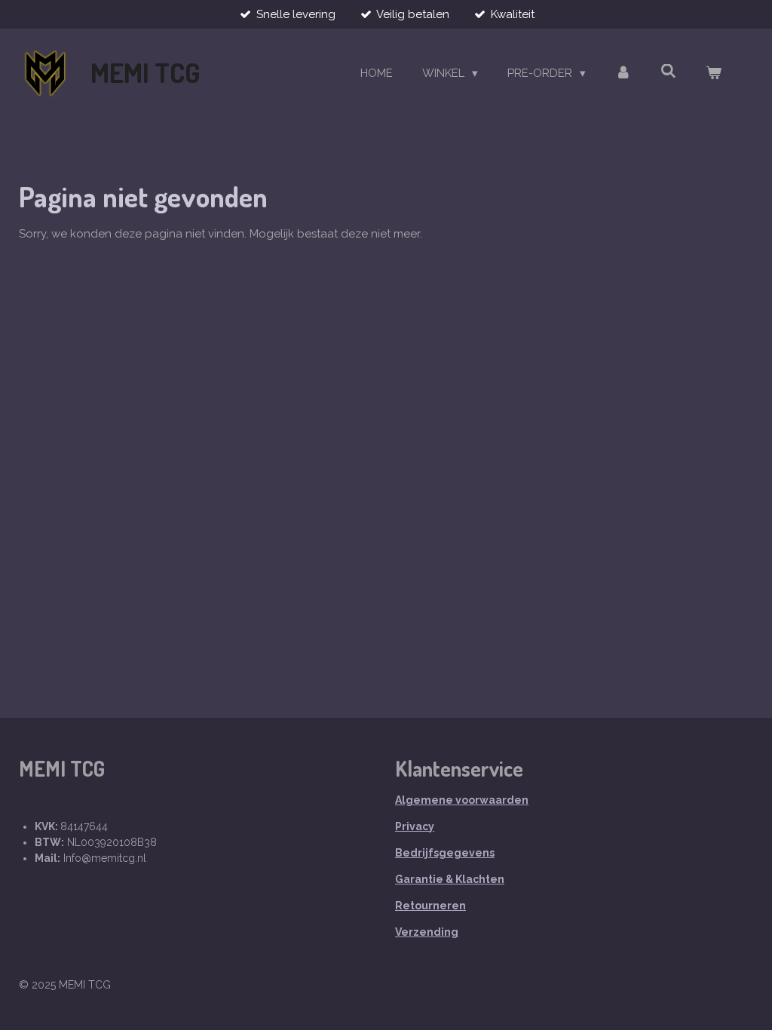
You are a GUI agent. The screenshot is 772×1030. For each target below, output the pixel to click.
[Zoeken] (668, 71)
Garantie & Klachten (449, 879)
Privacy (414, 826)
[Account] (623, 73)
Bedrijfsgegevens (445, 853)
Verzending (426, 932)
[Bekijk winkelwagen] (714, 73)
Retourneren (430, 906)
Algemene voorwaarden (461, 800)
